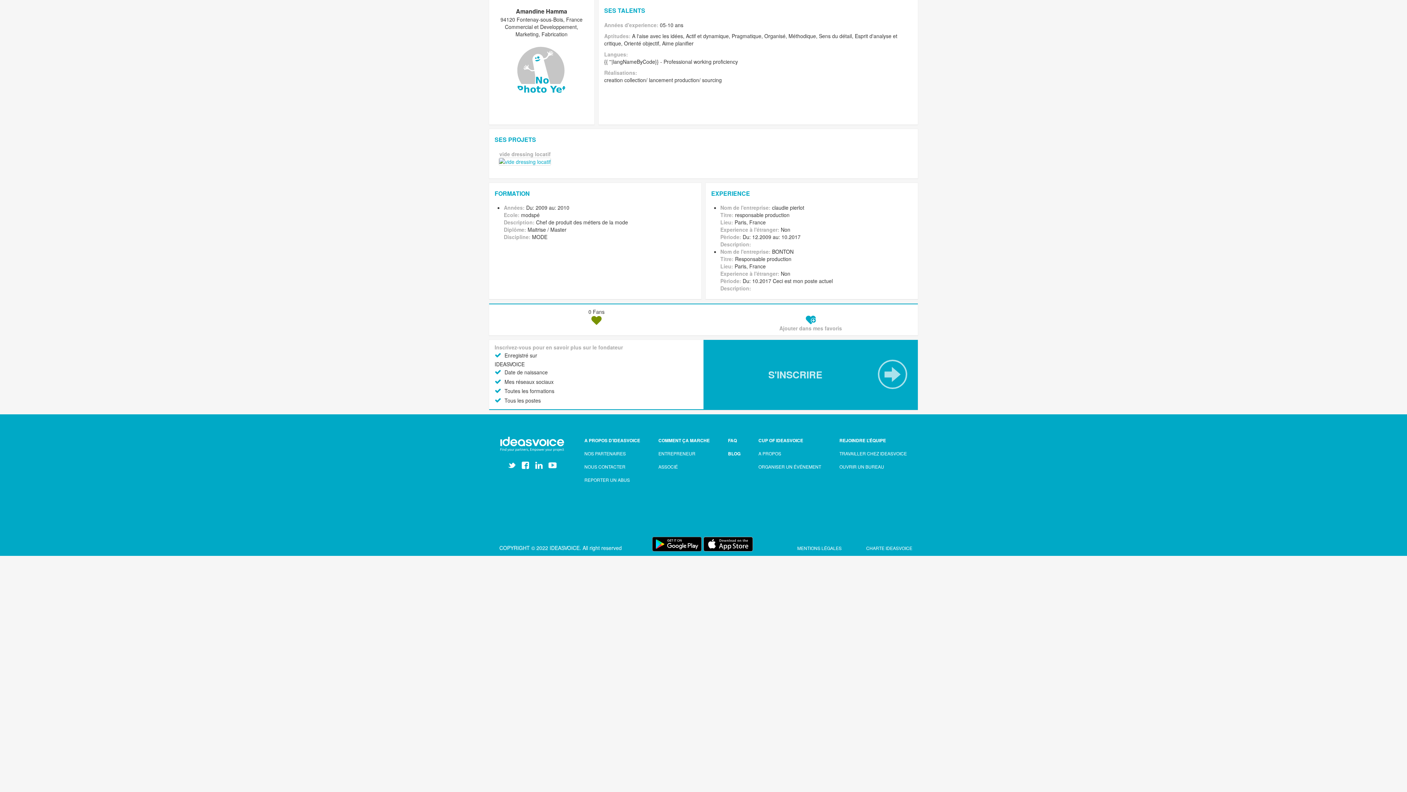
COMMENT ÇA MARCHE (684, 440)
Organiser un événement (789, 466)
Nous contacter (604, 466)
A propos (769, 453)
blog (734, 453)
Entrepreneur (676, 453)
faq (732, 440)
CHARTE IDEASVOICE (889, 548)
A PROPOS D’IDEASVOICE (612, 440)
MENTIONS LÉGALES (820, 548)
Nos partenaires (605, 453)
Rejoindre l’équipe (862, 440)
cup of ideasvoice (780, 440)
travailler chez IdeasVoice (873, 453)
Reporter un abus (607, 480)
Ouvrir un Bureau (861, 466)
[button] (811, 374)
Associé (668, 466)
